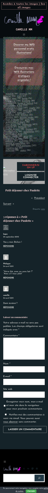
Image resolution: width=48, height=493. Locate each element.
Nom (6, 364)
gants (29, 120)
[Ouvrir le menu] (24, 34)
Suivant (7, 204)
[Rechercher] (39, 478)
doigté (11, 113)
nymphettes (31, 131)
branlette (28, 101)
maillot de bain (15, 129)
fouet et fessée (14, 120)
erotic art (24, 113)
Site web (7, 389)
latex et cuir (13, 124)
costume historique (17, 108)
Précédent (39, 198)
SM (33, 138)
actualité (12, 94)
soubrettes (26, 141)
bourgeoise (13, 101)
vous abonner (10, 422)
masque (31, 129)
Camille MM (24, 29)
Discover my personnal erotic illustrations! (24, 48)
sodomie (12, 141)
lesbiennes (29, 124)
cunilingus (29, 110)
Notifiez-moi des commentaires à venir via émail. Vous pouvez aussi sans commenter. (23, 418)
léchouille (24, 127)
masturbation (14, 131)
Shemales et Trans (17, 138)
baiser (11, 96)
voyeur (25, 150)
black (21, 96)
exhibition (12, 115)
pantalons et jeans (16, 134)
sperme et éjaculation (18, 143)
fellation (27, 115)
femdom (12, 117)
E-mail (7, 376)
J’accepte (31, 491)
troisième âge (14, 148)
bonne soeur (13, 98)
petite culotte (14, 136)
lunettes (11, 127)
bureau (11, 103)
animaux (25, 94)
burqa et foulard (27, 103)
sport (10, 145)
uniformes (12, 150)
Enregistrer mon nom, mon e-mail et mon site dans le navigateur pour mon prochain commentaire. (24, 405)
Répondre (8, 246)
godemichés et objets (18, 122)
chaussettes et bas (17, 105)
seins (28, 136)
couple (34, 108)
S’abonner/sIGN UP (30, 166)
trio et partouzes (26, 145)
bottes (27, 98)
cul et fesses (14, 110)
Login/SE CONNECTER (30, 176)
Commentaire (11, 335)
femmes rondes (29, 117)
